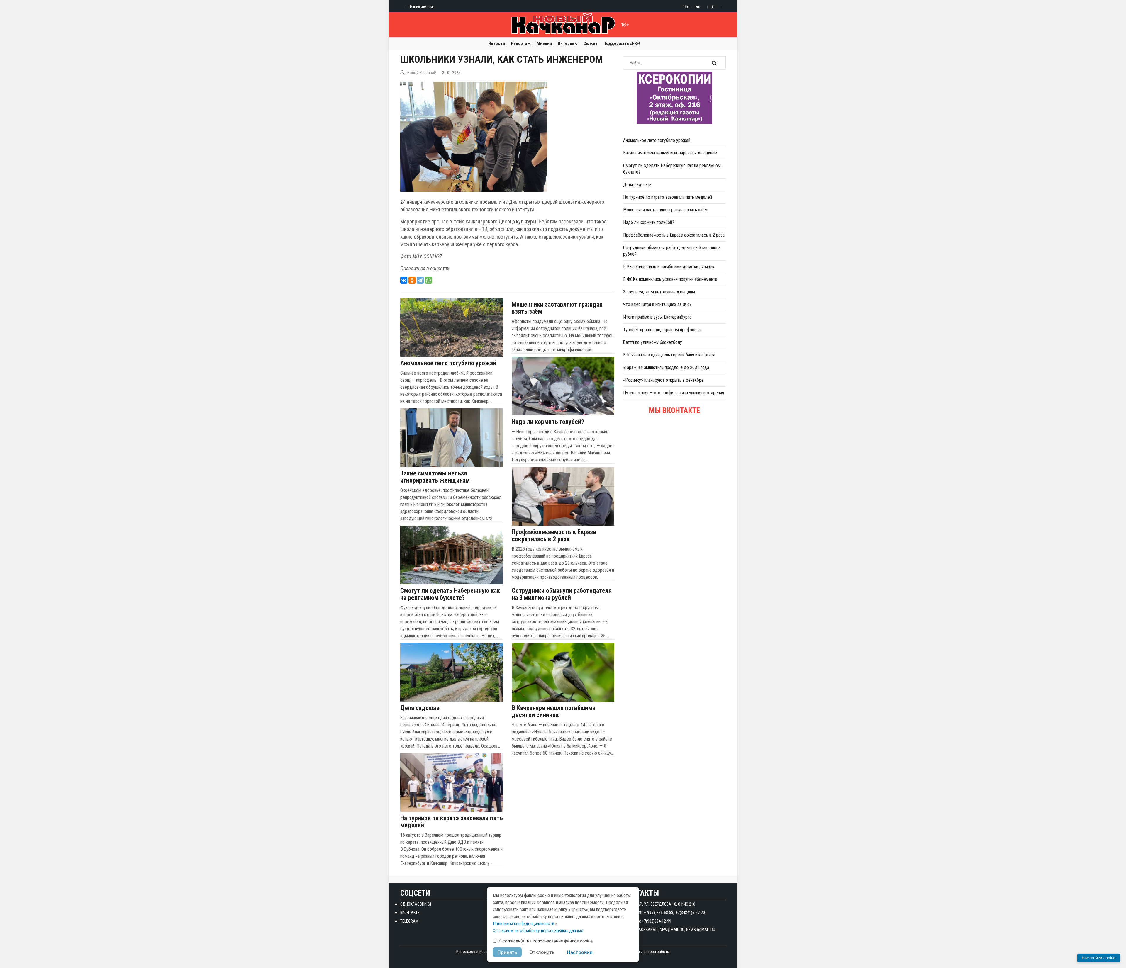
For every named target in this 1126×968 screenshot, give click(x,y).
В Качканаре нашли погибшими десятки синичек (554, 711)
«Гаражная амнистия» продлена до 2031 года (666, 367)
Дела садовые (420, 707)
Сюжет (591, 43)
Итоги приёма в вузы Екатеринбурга (657, 317)
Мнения (544, 43)
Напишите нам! (422, 6)
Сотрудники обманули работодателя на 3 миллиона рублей (562, 594)
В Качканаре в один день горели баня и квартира (669, 355)
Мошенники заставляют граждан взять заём (557, 308)
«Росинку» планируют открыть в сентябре (663, 380)
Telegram (409, 921)
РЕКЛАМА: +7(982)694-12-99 (647, 921)
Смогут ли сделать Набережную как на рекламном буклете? (450, 594)
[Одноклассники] (412, 280)
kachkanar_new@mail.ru (660, 929)
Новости (496, 43)
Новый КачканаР (421, 72)
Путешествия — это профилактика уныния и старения (673, 392)
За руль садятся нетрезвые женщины (659, 292)
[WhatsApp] (428, 280)
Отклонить (541, 952)
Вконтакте (410, 912)
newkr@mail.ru (700, 929)
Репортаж (521, 43)
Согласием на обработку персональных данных (538, 930)
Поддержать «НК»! (621, 43)
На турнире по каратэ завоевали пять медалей (451, 822)
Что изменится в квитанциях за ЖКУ (657, 304)
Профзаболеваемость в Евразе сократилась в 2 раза (554, 536)
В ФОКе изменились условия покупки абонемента (670, 279)
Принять (507, 952)
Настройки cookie (1098, 957)
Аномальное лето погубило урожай (448, 363)
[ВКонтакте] (403, 280)
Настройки (580, 952)
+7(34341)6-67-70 (690, 912)
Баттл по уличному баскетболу (652, 342)
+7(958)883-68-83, (659, 912)
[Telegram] (420, 280)
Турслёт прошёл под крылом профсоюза (662, 329)
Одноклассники (415, 904)
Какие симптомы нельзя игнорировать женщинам (435, 477)
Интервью (568, 43)
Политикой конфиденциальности (523, 923)
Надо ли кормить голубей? (548, 421)
